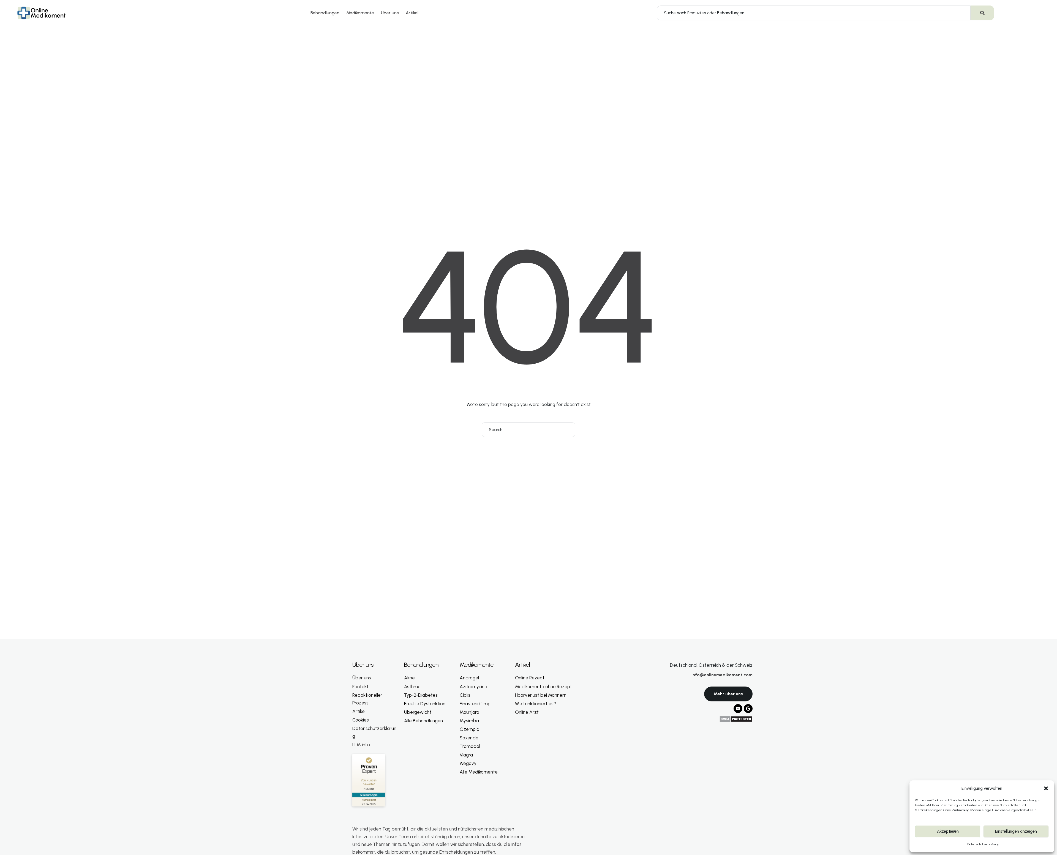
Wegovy (468, 763)
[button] (1046, 788)
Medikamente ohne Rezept (543, 686)
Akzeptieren (948, 831)
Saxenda (469, 737)
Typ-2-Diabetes (421, 695)
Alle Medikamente (479, 772)
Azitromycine (473, 686)
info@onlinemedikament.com (722, 674)
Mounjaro (469, 712)
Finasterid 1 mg (475, 703)
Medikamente (360, 12)
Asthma (412, 686)
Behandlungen (324, 12)
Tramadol (470, 746)
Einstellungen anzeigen (1016, 831)
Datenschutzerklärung (983, 844)
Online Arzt (527, 712)
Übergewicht (417, 712)
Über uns (390, 12)
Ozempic (469, 729)
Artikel (412, 12)
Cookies (360, 720)
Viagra (466, 755)
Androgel (469, 677)
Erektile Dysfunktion (424, 703)
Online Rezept (529, 677)
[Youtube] (738, 708)
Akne (409, 677)
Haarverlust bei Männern (540, 695)
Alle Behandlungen (423, 720)
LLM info (361, 744)
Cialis (465, 695)
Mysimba (469, 720)
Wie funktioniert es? (535, 703)
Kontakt (360, 686)
